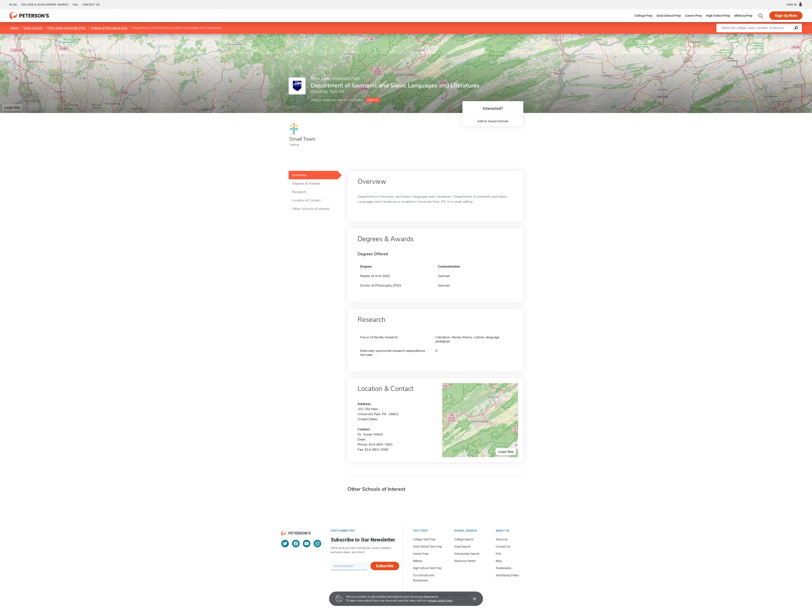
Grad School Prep (669, 15)
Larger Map (12, 107)
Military (418, 561)
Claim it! (372, 100)
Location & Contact (306, 200)
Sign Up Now (786, 15)
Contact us (91, 4)
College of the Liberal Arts (109, 28)
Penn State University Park (66, 28)
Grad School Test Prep (427, 546)
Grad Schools (33, 28)
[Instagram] (317, 543)
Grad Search (462, 546)
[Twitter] (285, 543)
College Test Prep (424, 539)
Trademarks (503, 568)
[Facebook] (296, 543)
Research (299, 192)
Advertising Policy (507, 575)
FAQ (75, 4)
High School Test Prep (427, 568)
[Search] (761, 15)
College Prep (643, 15)
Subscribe (385, 566)
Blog (13, 4)
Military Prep (743, 15)
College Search (463, 539)
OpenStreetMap (783, 36)
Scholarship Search (466, 553)
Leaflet (762, 36)
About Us (502, 539)
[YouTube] (306, 543)
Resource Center (465, 561)
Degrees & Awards (306, 183)
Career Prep (693, 15)
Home (14, 28)
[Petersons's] (29, 15)
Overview (299, 175)
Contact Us (503, 546)
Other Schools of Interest (310, 209)
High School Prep (718, 15)
